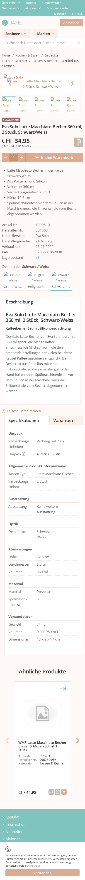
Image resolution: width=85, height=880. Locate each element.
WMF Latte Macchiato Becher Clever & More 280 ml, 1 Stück (42, 746)
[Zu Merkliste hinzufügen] (78, 142)
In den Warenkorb (57, 157)
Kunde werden (51, 3)
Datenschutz (32, 865)
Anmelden (71, 22)
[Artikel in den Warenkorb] (64, 792)
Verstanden (42, 872)
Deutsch (60, 14)
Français (77, 14)
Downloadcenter (57, 8)
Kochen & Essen (27, 55)
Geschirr (21, 61)
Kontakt (30, 3)
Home (6, 55)
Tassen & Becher (45, 61)
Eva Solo (42, 235)
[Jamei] (12, 23)
